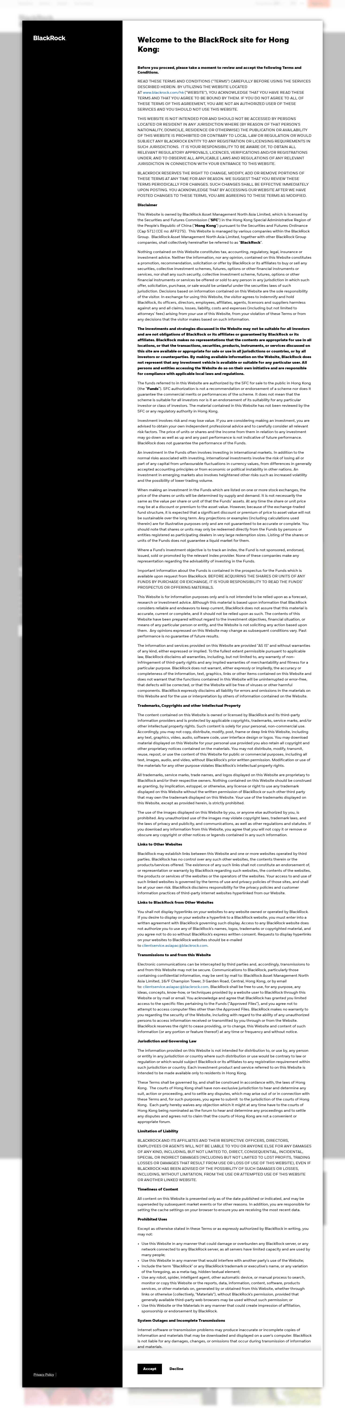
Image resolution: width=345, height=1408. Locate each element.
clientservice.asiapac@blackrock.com (174, 946)
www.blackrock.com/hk (163, 93)
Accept (149, 1369)
